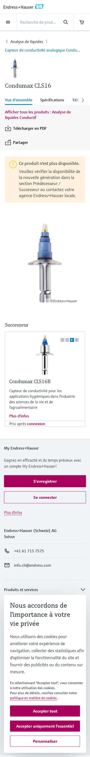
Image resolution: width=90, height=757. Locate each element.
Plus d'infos (19, 415)
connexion (36, 423)
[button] (45, 481)
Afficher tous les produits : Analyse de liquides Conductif (38, 114)
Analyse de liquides (26, 41)
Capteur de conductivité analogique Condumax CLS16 (45, 50)
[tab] (20, 100)
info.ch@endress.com (32, 565)
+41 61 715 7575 (29, 550)
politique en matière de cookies (33, 698)
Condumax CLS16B (29, 381)
